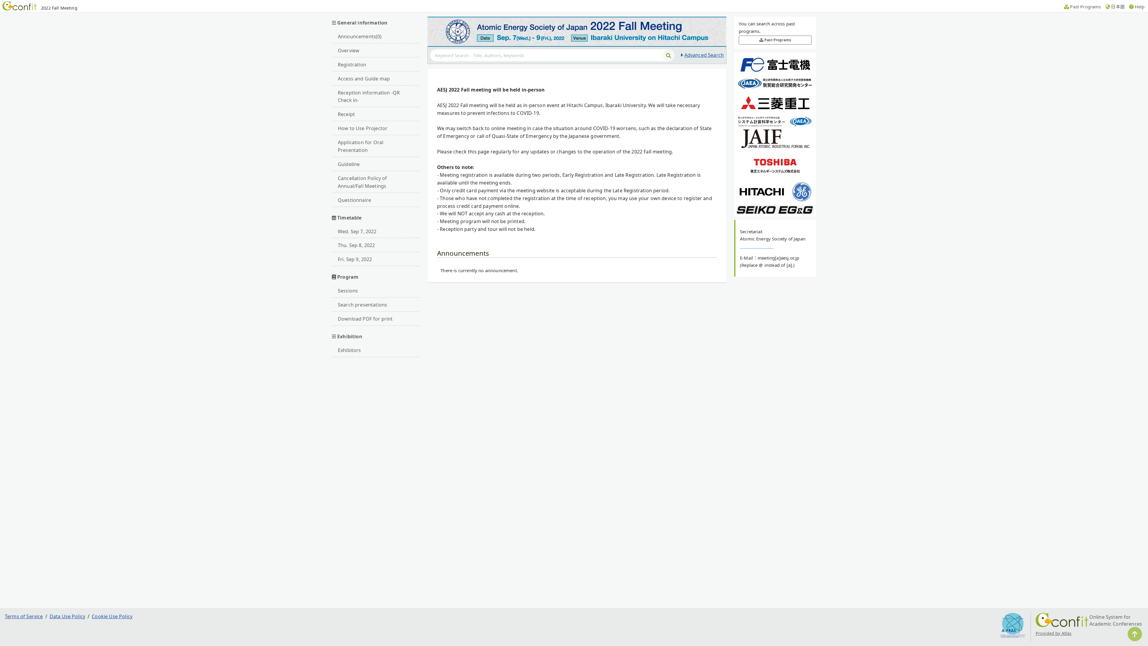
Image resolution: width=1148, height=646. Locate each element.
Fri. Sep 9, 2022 (355, 259)
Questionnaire (354, 200)
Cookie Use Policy (112, 616)
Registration (352, 64)
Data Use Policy (67, 616)
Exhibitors (349, 350)
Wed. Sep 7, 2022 (357, 231)
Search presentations (362, 304)
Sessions (348, 290)
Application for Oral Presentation (360, 146)
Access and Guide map (364, 78)
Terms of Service (24, 616)
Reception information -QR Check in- (369, 96)
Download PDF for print (365, 319)
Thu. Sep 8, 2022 (356, 245)
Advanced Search (704, 55)
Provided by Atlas (1054, 633)
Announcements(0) (360, 36)
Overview (348, 50)
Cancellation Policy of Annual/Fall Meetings (362, 182)
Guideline (349, 164)
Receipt (346, 114)
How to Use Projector (362, 128)
